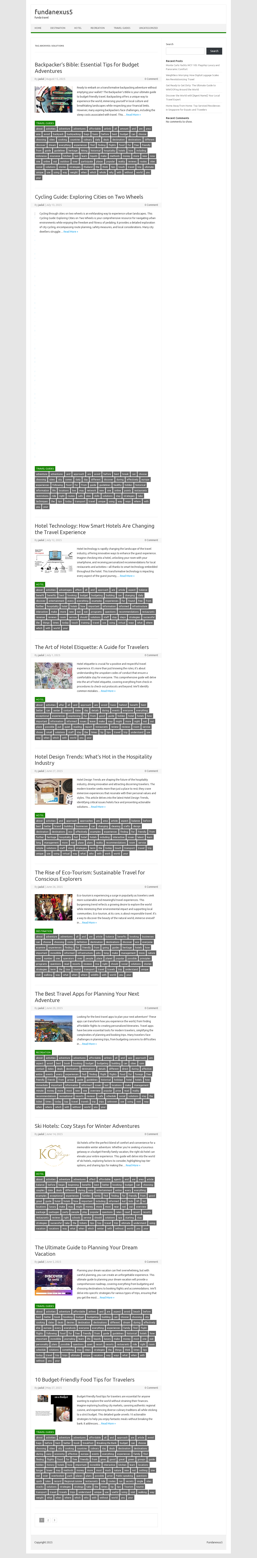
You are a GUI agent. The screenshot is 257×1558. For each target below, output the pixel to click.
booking (72, 595)
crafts (127, 826)
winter (100, 1228)
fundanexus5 (54, 11)
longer (39, 1470)
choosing (41, 139)
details (95, 710)
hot (76, 837)
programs (96, 611)
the (97, 167)
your (38, 177)
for (129, 145)
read (66, 964)
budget (124, 134)
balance (143, 590)
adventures (79, 128)
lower (49, 1470)
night (137, 721)
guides (115, 947)
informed (124, 606)
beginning (73, 1184)
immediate (42, 1085)
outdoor (64, 161)
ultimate (149, 167)
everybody (70, 1328)
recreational (65, 1096)
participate (87, 161)
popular (110, 161)
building (110, 595)
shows (39, 732)
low (74, 490)
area (148, 128)
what (140, 622)
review (115, 726)
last (76, 156)
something (68, 1349)
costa (70, 942)
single (140, 1481)
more (136, 156)
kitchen (67, 156)
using (56, 172)
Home (38, 28)
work (107, 853)
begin (62, 1184)
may (81, 490)
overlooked (57, 1475)
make (104, 156)
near (116, 1206)
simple (39, 848)
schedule (111, 1096)
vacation (41, 1228)
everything (65, 145)
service (73, 617)
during (120, 479)
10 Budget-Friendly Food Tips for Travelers (85, 1379)
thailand (88, 167)
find (92, 145)
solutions (51, 167)
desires (71, 1322)
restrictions (42, 496)
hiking (84, 150)
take (140, 496)
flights (112, 145)
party (65, 1212)
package (41, 1212)
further (40, 606)
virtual (121, 622)
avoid (47, 134)
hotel (64, 606)
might (119, 721)
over (75, 161)
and (134, 128)
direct (125, 1068)
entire (39, 1074)
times (56, 622)
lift (137, 1201)
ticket (39, 1101)
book (67, 1063)
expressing (74, 715)
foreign (139, 1074)
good (102, 715)
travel (131, 167)
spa (120, 1217)
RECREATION (98, 28)
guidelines (59, 150)
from (39, 150)
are (141, 128)
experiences (80, 145)
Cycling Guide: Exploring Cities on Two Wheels (89, 197)
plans (90, 842)
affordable (95, 128)
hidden (128, 485)
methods (115, 156)
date (50, 1190)
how (130, 150)
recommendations (129, 611)
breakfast (88, 1443)
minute (40, 1090)
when (84, 172)
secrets (130, 1481)
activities (51, 128)
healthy (118, 485)
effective (147, 1068)
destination (118, 139)
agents (117, 1179)
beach (136, 1311)
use (48, 172)
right (62, 496)
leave (93, 721)
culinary (88, 139)
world (139, 172)
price (118, 1090)
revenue (40, 617)
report (88, 726)
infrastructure (139, 606)
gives (103, 1459)
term (92, 848)
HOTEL (78, 28)
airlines (108, 1057)
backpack (58, 134)
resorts (76, 964)
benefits (51, 595)
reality (121, 161)
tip (101, 732)
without (129, 172)
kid (123, 1201)
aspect (132, 590)
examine (40, 947)
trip (139, 167)
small (49, 732)
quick (39, 1481)
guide (48, 150)
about (39, 128)
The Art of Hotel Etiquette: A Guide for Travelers (92, 647)
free (136, 145)
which (93, 172)
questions (110, 611)
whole (102, 172)
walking (48, 974)
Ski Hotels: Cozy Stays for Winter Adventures (87, 1126)
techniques (42, 501)
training (85, 622)
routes (143, 161)
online (46, 161)
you (148, 172)
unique (39, 172)
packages (54, 1212)
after (61, 705)
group (70, 1079)
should (83, 617)
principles (145, 958)
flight (103, 1074)
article (121, 590)
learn (84, 156)
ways (128, 501)
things (46, 622)
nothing (143, 1470)
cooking (62, 139)
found (131, 600)
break (125, 474)
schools (76, 1217)
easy (90, 1190)
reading (77, 726)
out (55, 161)
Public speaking (124, 1475)
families (86, 1195)
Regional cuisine (73, 1481)
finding (102, 145)
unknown (112, 1101)
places (99, 161)
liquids (93, 156)
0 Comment (151, 78)
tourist (77, 969)
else (38, 1328)
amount (124, 128)
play (84, 1212)
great (39, 1201)
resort (136, 1212)
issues (83, 721)
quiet (67, 726)
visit (38, 974)
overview (95, 1090)
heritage (73, 150)
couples (40, 1190)
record (57, 1481)
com (141, 1063)
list (144, 1201)
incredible (55, 953)
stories (62, 167)
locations (64, 490)
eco (70, 831)
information (42, 490)
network (91, 490)
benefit (40, 595)
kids (131, 1201)
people (89, 958)
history (50, 1464)
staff (106, 617)
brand (57, 826)
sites (152, 161)
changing (130, 595)
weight (74, 172)
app (130, 1057)
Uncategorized (148, 28)
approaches (86, 820)
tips (113, 167)
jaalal (41, 78)
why (111, 172)
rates (119, 1212)
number (48, 958)
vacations (54, 1228)
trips (101, 1101)
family (97, 1195)
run (120, 1481)
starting (129, 1217)
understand (137, 732)
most (69, 1090)
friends (51, 1079)
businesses (82, 826)
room (63, 617)
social (39, 167)
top (66, 1101)
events (116, 710)
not (79, 611)
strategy (78, 1486)
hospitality (109, 150)
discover (41, 145)
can (133, 134)
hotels (122, 150)
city (60, 479)
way (65, 172)
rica (97, 964)
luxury (52, 1206)
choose (142, 134)
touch (122, 167)
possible (49, 726)
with (119, 172)
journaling (69, 1338)
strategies (75, 167)
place (39, 726)
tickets (83, 1223)
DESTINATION (57, 28)
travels (111, 969)
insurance (55, 156)
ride (54, 496)
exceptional (42, 715)
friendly (146, 145)
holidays (118, 1079)
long (38, 842)
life (54, 490)
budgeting (97, 595)
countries (75, 139)
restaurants (140, 490)
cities (52, 139)
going (106, 947)
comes (68, 479)
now (152, 156)
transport (80, 501)
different (149, 139)
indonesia (41, 156)
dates (78, 710)
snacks (39, 1486)
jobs (98, 953)
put (59, 726)
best (114, 134)
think (105, 167)
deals (106, 139)
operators (68, 958)
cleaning (115, 826)
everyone (128, 710)
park (69, 1475)
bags (86, 134)
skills (97, 496)
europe (145, 479)
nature (151, 953)
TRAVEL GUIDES (122, 28)
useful (115, 1492)
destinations (134, 139)
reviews (132, 161)
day (86, 479)
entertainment (56, 600)
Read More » (133, 114)
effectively (132, 479)
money (126, 156)
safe (80, 496)
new (144, 156)
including (141, 150)
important (94, 606)
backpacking (74, 134)
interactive (42, 611)
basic (95, 134)
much (108, 1470)
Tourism (128, 1486)
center (56, 710)
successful (148, 617)
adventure (64, 128)
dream (52, 145)
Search (169, 44)
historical (96, 150)
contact (67, 710)
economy (60, 1454)
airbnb (107, 128)
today (68, 501)
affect (78, 590)
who (91, 853)
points (127, 490)
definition (82, 942)
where (137, 501)
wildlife (95, 974)
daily (97, 139)
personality (42, 1344)
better (39, 710)
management (51, 842)
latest (141, 837)
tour (68, 969)
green (131, 1459)
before (105, 134)
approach (79, 474)
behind (123, 705)
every (71, 600)
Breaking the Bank (107, 1443)
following (57, 485)
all (115, 128)
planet (109, 958)
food (122, 145)
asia (38, 134)
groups (141, 1459)
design (137, 826)
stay (118, 496)
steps (123, 617)
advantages (65, 590)
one (38, 161)
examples (97, 600)
